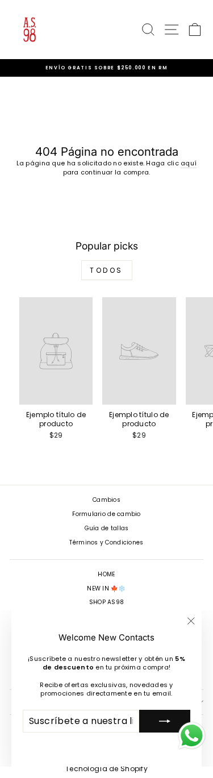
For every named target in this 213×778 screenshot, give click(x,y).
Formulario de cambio (106, 514)
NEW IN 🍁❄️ (106, 588)
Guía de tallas (107, 528)
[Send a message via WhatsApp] (191, 735)
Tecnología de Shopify (106, 768)
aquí (189, 163)
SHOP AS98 (106, 602)
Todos (106, 270)
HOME (106, 574)
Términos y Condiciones (106, 542)
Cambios (106, 500)
